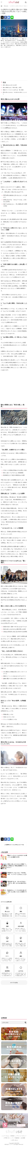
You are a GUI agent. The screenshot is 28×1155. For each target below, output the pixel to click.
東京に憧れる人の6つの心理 (9, 85)
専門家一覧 (6, 1138)
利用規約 (12, 1135)
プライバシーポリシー (21, 1135)
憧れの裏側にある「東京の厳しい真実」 (12, 87)
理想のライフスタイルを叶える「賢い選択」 (14, 90)
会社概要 (23, 1138)
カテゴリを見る (14, 982)
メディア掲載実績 (15, 1138)
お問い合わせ (15, 1140)
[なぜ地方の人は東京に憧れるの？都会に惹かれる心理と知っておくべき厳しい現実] (8, 17)
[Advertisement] (14, 64)
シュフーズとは (5, 1135)
